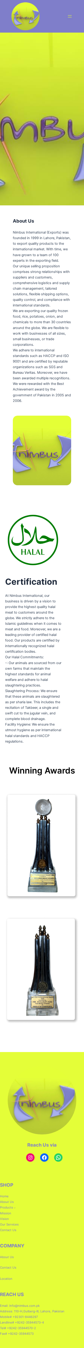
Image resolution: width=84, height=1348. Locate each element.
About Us (7, 1257)
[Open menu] (70, 16)
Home (4, 1196)
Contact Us (8, 1267)
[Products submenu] (15, 1208)
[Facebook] (44, 1157)
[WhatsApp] (58, 1157)
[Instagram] (30, 1157)
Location (6, 1278)
